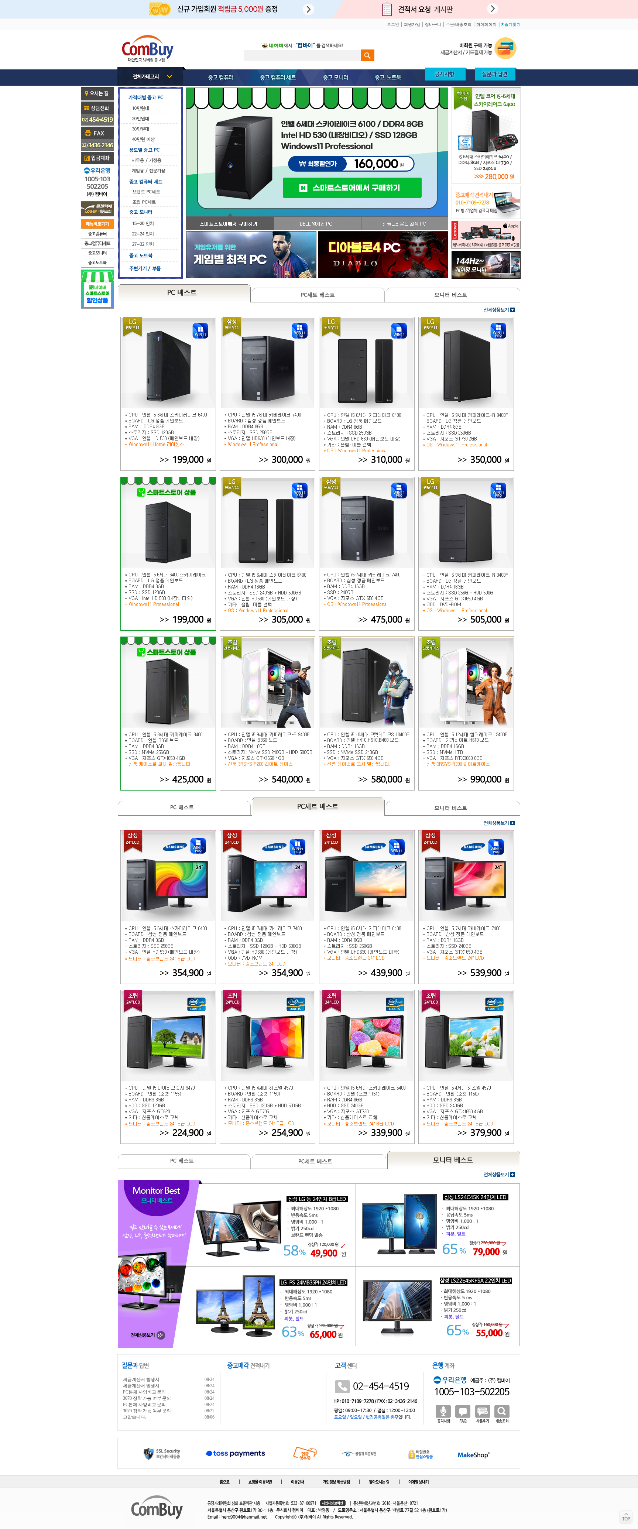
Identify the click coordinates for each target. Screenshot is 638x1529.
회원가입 (412, 24)
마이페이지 (486, 24)
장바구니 (433, 24)
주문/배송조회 (458, 24)
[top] (626, 1517)
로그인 (393, 24)
